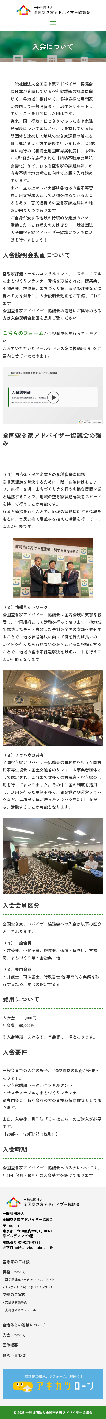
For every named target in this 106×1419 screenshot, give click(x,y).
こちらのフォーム (23, 333)
